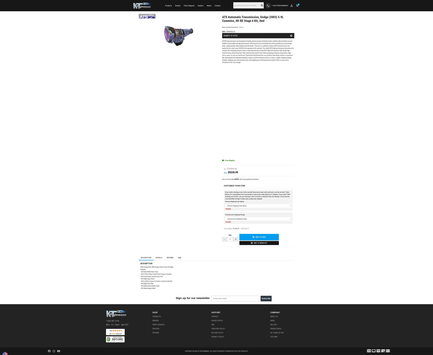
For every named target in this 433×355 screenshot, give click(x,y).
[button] (168, 6)
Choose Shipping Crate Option (234, 201)
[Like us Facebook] (49, 351)
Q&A (179, 258)
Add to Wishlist (260, 243)
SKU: (224, 32)
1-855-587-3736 (112, 321)
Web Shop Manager (241, 351)
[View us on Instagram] (54, 351)
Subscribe (266, 298)
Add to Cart (261, 237)
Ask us (241, 27)
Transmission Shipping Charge (235, 215)
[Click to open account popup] (291, 5)
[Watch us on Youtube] (58, 351)
